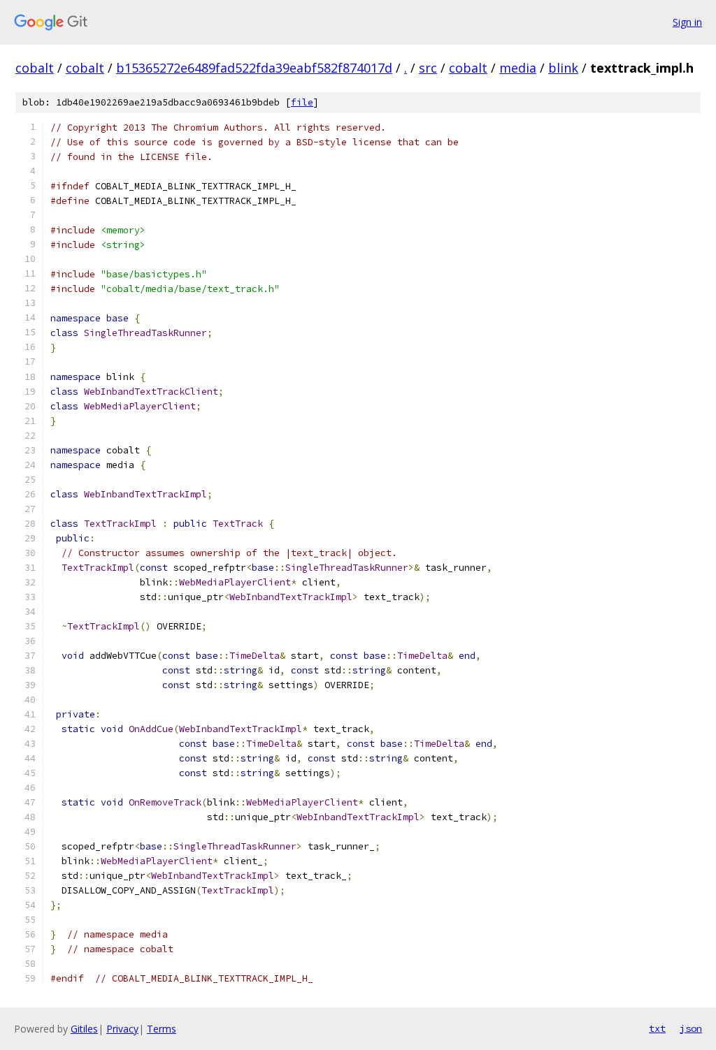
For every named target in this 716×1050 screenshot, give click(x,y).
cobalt (34, 67)
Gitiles (84, 1028)
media (517, 67)
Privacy (122, 1028)
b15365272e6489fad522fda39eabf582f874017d (254, 67)
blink (563, 67)
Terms (161, 1028)
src (428, 67)
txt (657, 1028)
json (691, 1028)
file (302, 102)
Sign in (687, 22)
